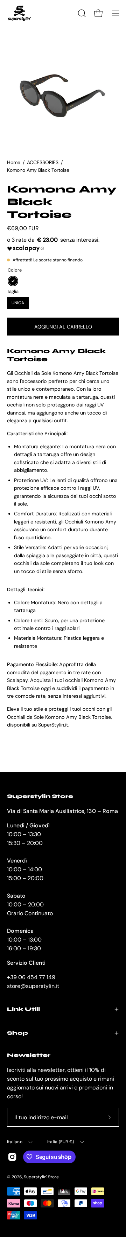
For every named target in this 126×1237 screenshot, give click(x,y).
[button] (81, 13)
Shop (17, 1033)
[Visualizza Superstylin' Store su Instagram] (12, 1157)
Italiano (14, 1142)
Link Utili (23, 1009)
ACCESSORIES (42, 162)
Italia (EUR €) (60, 1142)
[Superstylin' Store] (19, 13)
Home (13, 162)
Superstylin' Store (41, 1177)
